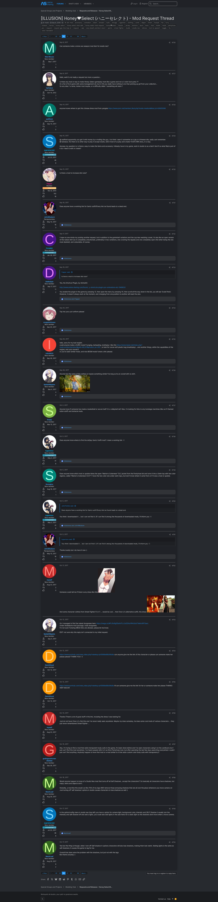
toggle (164, 28)
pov (43, 28)
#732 (173, 234)
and (72, 299)
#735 (173, 339)
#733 (173, 267)
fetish (150, 23)
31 (67, 36)
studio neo (136, 28)
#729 (173, 136)
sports (110, 28)
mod (152, 25)
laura (141, 25)
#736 (173, 370)
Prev (45, 36)
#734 (173, 308)
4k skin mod (68, 23)
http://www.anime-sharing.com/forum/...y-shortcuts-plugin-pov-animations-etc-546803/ (93, 287)
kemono (135, 25)
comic (137, 23)
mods (164, 25)
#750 (173, 842)
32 (71, 36)
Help (169, 899)
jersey (128, 25)
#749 (173, 809)
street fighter (119, 28)
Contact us (162, 899)
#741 (173, 534)
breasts (101, 23)
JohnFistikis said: (68, 506)
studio (128, 28)
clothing (130, 23)
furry (167, 23)
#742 (173, 566)
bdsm (95, 23)
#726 (173, 42)
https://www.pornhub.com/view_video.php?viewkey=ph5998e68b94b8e (87, 654)
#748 (173, 777)
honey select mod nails (75, 25)
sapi (82, 28)
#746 (173, 713)
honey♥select (111, 25)
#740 (173, 501)
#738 (173, 436)
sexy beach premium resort (96, 28)
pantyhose (172, 25)
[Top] (172, 899)
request (49, 28)
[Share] (169, 42)
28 (56, 36)
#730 (173, 169)
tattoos (144, 28)
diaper (143, 23)
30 (64, 36)
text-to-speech (154, 28)
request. (76, 28)
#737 (173, 405)
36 (78, 36)
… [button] (52, 36)
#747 (173, 744)
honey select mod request (94, 25)
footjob (156, 23)
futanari (44, 25)
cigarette (122, 23)
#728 (173, 105)
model (158, 25)
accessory (78, 23)
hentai (51, 25)
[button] (65, 3)
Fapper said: (66, 272)
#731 (173, 203)
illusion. (121, 25)
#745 (173, 682)
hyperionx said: (67, 539)
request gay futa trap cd (62, 28)
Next (83, 36)
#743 (173, 620)
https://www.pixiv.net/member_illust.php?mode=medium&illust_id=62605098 (137, 108)
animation (87, 23)
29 (60, 36)
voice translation (47, 30)
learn (147, 25)
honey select (60, 25)
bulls (108, 23)
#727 (173, 74)
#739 (173, 470)
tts (170, 28)
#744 (173, 651)
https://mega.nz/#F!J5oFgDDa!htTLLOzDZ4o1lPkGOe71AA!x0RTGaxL (122, 623)
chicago (114, 23)
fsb (162, 23)
